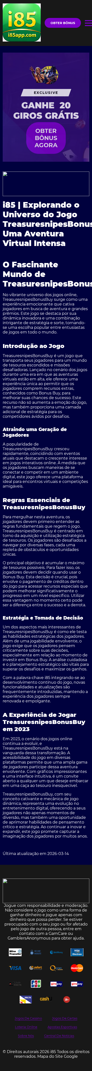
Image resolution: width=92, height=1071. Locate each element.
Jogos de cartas (64, 1018)
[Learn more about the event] (46, 184)
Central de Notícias (59, 1036)
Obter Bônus (63, 23)
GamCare (58, 933)
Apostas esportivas (62, 1027)
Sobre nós (26, 1036)
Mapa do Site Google (57, 1056)
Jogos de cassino (28, 1018)
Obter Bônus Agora (46, 138)
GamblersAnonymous (29, 938)
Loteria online (26, 1027)
